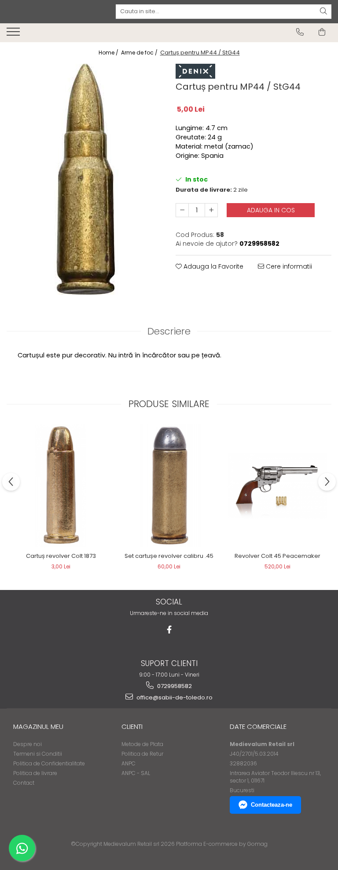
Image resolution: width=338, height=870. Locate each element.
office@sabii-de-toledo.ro (174, 697)
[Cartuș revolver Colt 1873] (60, 485)
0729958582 (174, 686)
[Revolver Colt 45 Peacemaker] (277, 486)
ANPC (128, 763)
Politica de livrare (35, 773)
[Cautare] (323, 11)
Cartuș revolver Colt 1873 (61, 556)
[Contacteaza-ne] (300, 32)
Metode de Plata (142, 744)
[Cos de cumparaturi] (321, 32)
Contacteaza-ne (271, 804)
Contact (23, 782)
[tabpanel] (84, 179)
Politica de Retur (142, 753)
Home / (109, 52)
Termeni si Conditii (37, 753)
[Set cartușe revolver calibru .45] (169, 485)
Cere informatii (288, 266)
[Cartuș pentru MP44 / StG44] (84, 179)
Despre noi (27, 744)
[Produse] (14, 34)
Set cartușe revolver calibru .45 (169, 556)
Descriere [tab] (169, 331)
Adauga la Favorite (212, 266)
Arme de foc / (140, 52)
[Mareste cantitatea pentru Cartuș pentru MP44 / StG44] (211, 210)
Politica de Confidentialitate (49, 763)
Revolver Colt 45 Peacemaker (277, 556)
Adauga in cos (271, 210)
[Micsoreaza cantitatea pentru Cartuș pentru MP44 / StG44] (182, 210)
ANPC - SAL (135, 773)
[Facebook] (169, 629)
